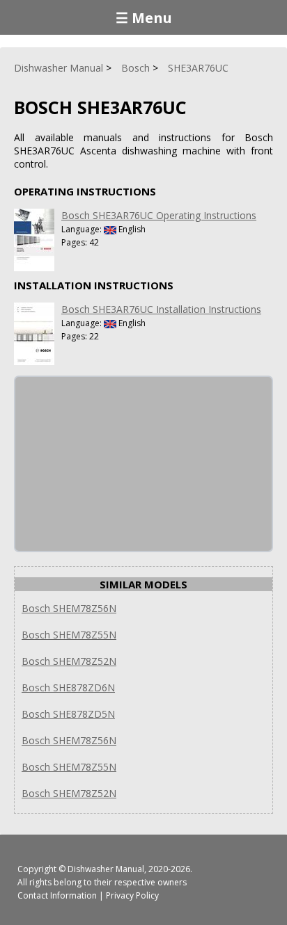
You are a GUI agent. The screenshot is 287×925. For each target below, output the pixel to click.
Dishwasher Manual (106, 869)
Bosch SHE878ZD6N (68, 687)
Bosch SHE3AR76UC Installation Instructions (161, 309)
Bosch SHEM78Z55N (69, 634)
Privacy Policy (132, 895)
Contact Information (57, 895)
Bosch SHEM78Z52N (69, 661)
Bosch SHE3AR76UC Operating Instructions (158, 215)
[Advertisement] (119, 464)
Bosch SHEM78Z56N (69, 608)
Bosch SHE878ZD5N (68, 714)
